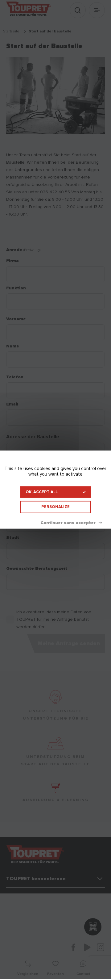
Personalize (55, 507)
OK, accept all (42, 492)
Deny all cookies (71, 522)
